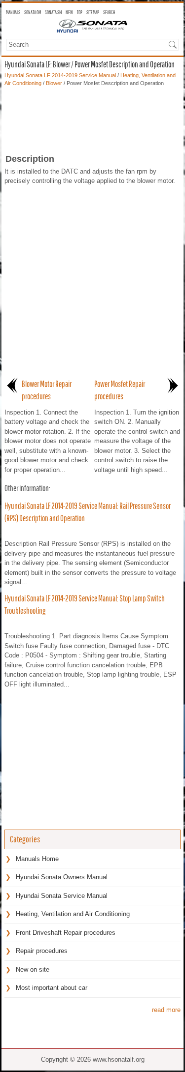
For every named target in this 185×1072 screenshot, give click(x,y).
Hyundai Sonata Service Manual (62, 895)
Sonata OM (32, 12)
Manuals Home (37, 859)
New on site (32, 969)
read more (166, 1009)
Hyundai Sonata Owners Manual (62, 877)
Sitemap (92, 12)
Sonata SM (53, 12)
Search (109, 12)
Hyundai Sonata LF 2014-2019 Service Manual (60, 75)
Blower (54, 83)
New (69, 12)
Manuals (13, 12)
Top (79, 12)
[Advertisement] (92, 117)
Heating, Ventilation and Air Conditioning (73, 914)
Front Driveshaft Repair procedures (65, 932)
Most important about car (51, 987)
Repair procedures (42, 950)
